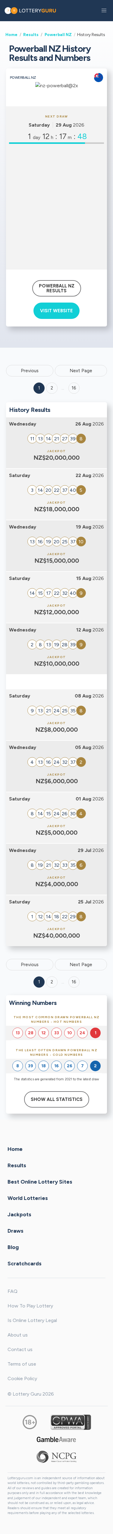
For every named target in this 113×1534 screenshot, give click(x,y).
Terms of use (22, 1364)
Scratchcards (25, 1263)
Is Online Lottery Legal (32, 1320)
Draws (16, 1230)
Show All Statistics (57, 1099)
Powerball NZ (58, 34)
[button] (104, 10)
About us (18, 1335)
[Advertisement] (56, 206)
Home (11, 34)
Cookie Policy (22, 1378)
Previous (30, 370)
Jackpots (19, 1214)
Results (31, 34)
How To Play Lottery (30, 1306)
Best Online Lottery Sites (40, 1181)
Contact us (20, 1349)
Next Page (81, 370)
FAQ (12, 1291)
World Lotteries (28, 1197)
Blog (13, 1247)
